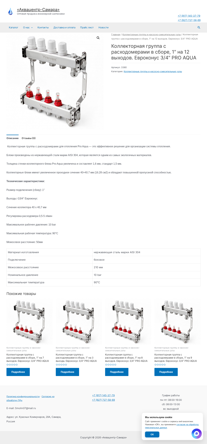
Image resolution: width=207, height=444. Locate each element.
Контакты (43, 27)
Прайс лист (87, 27)
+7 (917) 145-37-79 (189, 15)
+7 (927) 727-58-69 (189, 20)
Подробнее (18, 371)
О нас (26, 27)
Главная (115, 34)
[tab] (12, 138)
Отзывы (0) (29, 138)
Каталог (13, 27)
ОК (152, 434)
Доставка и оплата (64, 27)
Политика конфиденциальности (23, 396)
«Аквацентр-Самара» (38, 9)
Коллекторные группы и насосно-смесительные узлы (151, 34)
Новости (103, 27)
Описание (12, 138)
